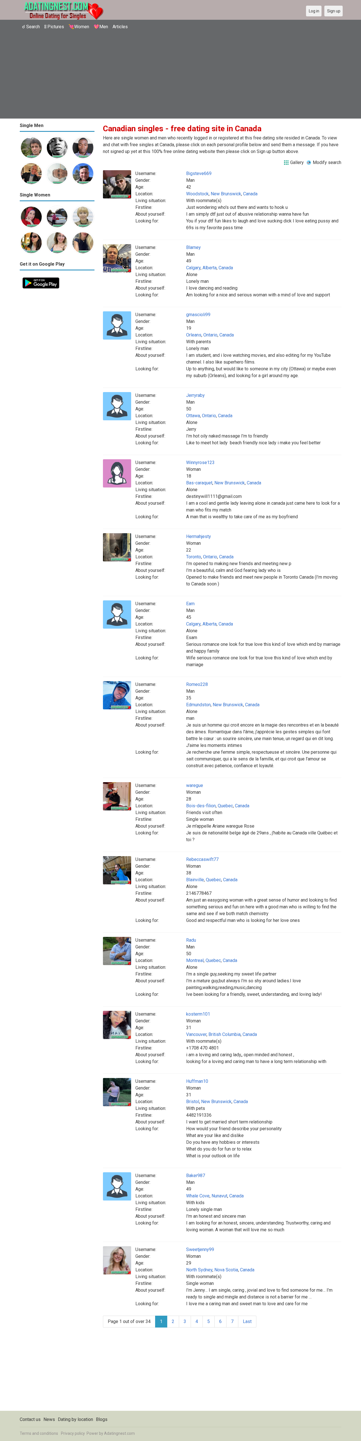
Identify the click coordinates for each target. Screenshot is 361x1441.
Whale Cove (198, 1196)
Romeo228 (197, 684)
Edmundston (198, 704)
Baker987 (195, 1175)
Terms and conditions (39, 1433)
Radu (191, 940)
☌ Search (31, 26)
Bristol (192, 1101)
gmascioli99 (198, 314)
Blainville (195, 879)
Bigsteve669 (199, 173)
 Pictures (54, 26)
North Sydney (199, 1269)
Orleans (193, 335)
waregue (194, 785)
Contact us (30, 1419)
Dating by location (75, 1419)
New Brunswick (226, 193)
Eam (190, 603)
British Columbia (224, 1034)
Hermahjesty (198, 536)
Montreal (195, 960)
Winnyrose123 (200, 462)
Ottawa (193, 415)
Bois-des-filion (201, 805)
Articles (120, 26)
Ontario (210, 335)
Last (247, 1321)
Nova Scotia (226, 1269)
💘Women (79, 26)
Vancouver (196, 1034)
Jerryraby (195, 395)
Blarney (193, 247)
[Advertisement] (180, 74)
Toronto (193, 556)
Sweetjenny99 (200, 1249)
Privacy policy (73, 1433)
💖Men (101, 26)
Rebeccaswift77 (202, 859)
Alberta (209, 267)
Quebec (225, 805)
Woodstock (197, 193)
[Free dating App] (41, 278)
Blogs (101, 1419)
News (49, 1419)
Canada (250, 193)
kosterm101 (198, 1014)
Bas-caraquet (199, 483)
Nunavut (219, 1196)
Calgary (193, 267)
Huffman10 (197, 1081)
